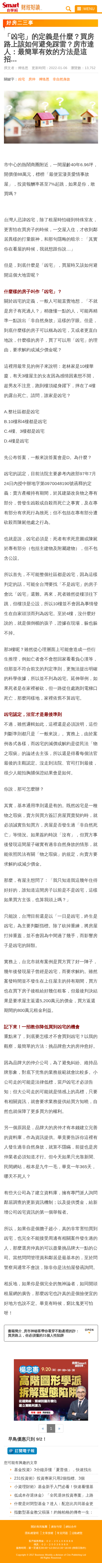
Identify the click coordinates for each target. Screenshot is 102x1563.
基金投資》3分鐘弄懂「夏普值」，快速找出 (53, 1470)
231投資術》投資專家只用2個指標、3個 (49, 1478)
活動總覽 (77, 1533)
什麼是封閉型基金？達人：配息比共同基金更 (53, 1504)
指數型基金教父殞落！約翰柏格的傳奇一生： (53, 1512)
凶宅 (21, 79)
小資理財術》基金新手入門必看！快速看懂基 (53, 1487)
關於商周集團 (39, 1526)
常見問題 (62, 1533)
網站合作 (71, 1526)
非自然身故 (61, 79)
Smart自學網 (12, 7)
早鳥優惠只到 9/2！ (27, 1439)
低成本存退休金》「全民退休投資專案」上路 (53, 1495)
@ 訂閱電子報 (22, 1450)
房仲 (31, 79)
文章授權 (47, 1533)
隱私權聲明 (32, 1533)
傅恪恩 (44, 79)
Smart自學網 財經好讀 (31, 7)
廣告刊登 (56, 1526)
